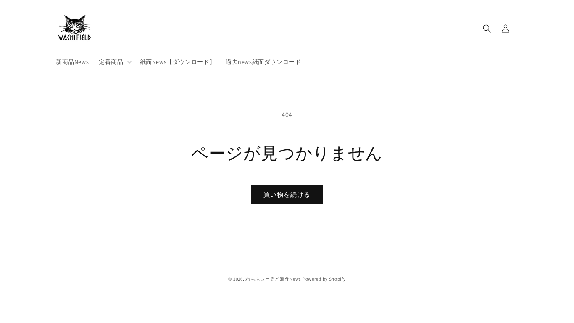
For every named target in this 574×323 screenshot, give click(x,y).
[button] (114, 62)
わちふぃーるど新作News (273, 279)
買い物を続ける (287, 195)
